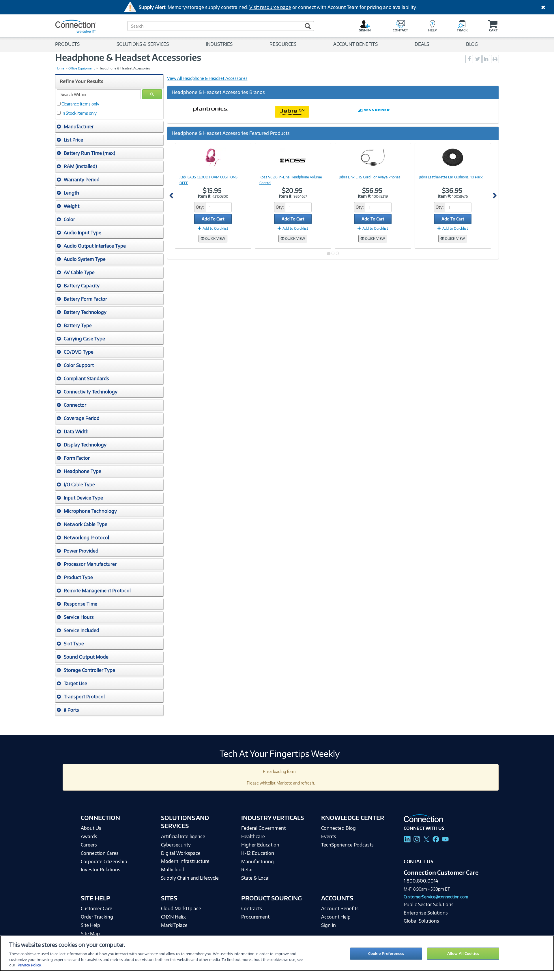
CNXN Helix (173, 917)
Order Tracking (97, 917)
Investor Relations (100, 869)
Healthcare (253, 836)
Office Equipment (81, 68)
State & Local (255, 878)
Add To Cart (213, 218)
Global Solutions (421, 921)
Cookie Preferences (386, 953)
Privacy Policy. (30, 965)
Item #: (205, 196)
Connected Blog (338, 828)
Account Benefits (340, 908)
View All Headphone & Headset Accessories (207, 78)
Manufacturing (257, 861)
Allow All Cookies (463, 953)
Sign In (328, 925)
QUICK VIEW (214, 238)
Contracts (251, 908)
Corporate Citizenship (104, 861)
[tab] (109, 126)
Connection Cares (100, 853)
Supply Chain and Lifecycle (190, 878)
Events (328, 836)
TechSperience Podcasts (347, 845)
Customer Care (96, 908)
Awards (89, 836)
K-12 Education (257, 853)
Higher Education (260, 845)
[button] (109, 126)
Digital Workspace (181, 853)
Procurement (255, 917)
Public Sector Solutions (429, 904)
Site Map (90, 933)
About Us (91, 828)
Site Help (90, 925)
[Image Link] (213, 157)
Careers (89, 845)
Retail (247, 869)
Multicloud (172, 869)
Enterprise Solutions (426, 913)
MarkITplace (174, 925)
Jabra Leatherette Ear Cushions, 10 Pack (451, 177)
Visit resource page (270, 7)
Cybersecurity (176, 845)
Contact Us (418, 861)
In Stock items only (79, 113)
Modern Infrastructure (185, 861)
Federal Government (263, 828)
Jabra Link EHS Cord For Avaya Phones (369, 177)
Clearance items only (80, 103)
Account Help (336, 917)
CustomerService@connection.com (436, 896)
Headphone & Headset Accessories (128, 57)
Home (59, 68)
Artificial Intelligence (183, 836)
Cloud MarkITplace (181, 908)
